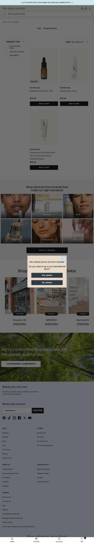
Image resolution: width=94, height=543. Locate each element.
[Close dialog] (63, 259)
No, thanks (47, 283)
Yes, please (47, 275)
